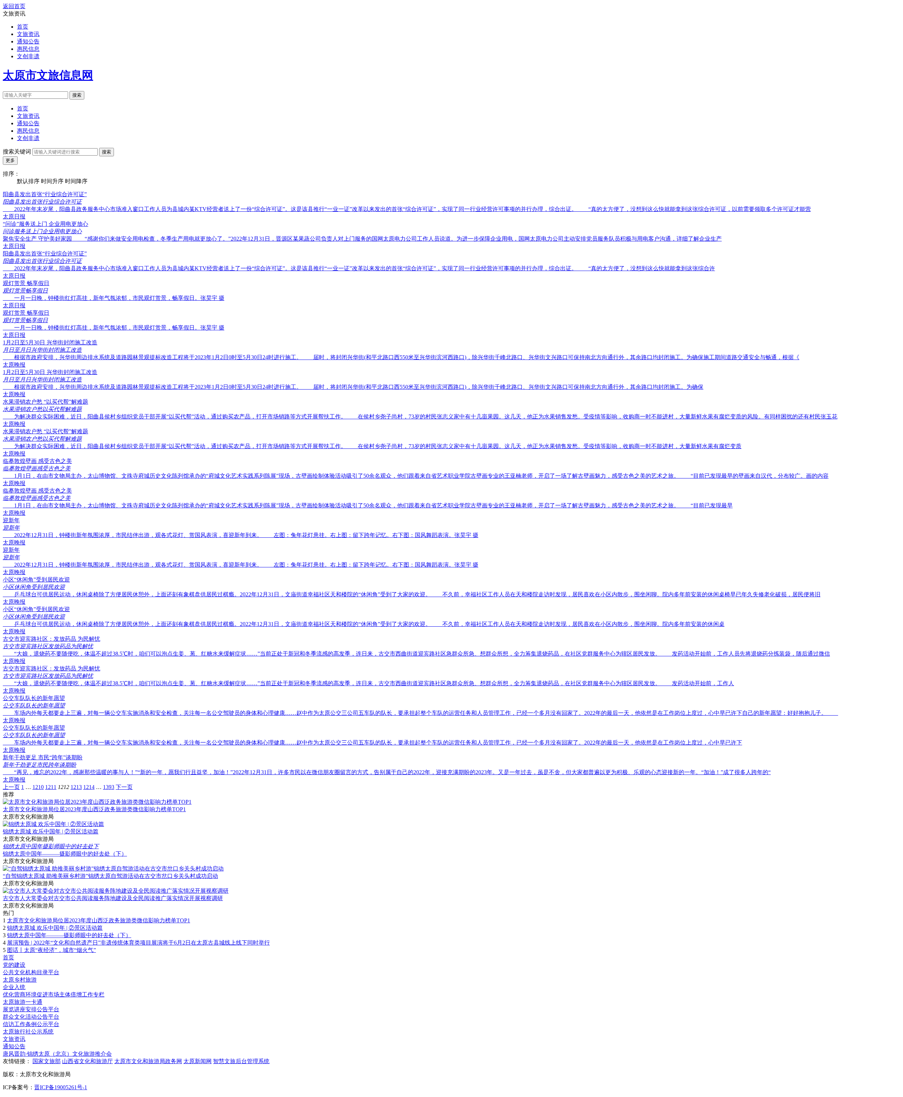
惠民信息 (28, 49)
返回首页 (14, 6)
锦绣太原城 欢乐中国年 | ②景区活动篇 (50, 831)
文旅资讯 (28, 34)
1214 (89, 787)
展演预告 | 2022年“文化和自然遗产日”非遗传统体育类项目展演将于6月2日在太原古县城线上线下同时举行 (138, 943)
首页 (22, 27)
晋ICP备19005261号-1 (60, 1087)
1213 (76, 787)
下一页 (124, 787)
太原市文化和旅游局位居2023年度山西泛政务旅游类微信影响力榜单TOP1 (94, 809)
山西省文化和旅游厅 (87, 1061)
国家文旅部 (46, 1061)
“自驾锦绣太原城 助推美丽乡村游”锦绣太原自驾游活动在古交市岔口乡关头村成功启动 (110, 876)
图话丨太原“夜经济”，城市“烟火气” (51, 950)
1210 (38, 787)
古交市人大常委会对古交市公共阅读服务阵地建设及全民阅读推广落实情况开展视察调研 (113, 898)
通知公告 (28, 41)
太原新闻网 (197, 1061)
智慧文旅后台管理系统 (241, 1061)
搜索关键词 (17, 152)
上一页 (11, 787)
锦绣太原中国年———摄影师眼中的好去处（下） (65, 854)
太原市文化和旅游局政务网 (148, 1061)
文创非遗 (28, 56)
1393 (108, 787)
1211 (50, 787)
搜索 (76, 95)
